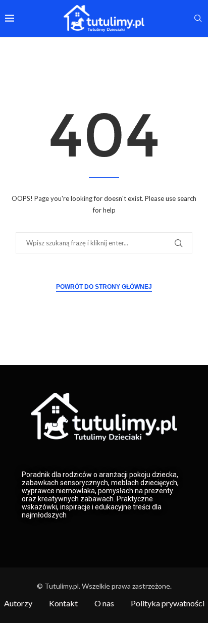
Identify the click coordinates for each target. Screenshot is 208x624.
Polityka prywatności (167, 603)
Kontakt (63, 603)
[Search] (198, 19)
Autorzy (18, 603)
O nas (104, 603)
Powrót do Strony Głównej (104, 286)
